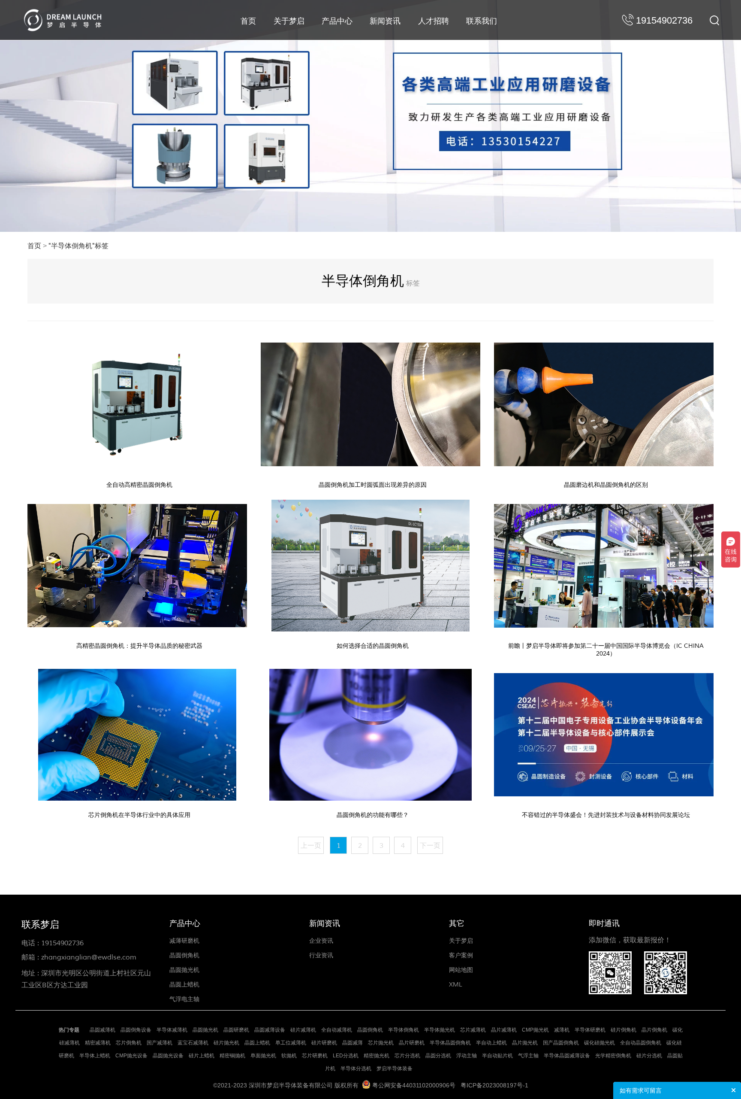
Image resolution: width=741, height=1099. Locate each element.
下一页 (430, 845)
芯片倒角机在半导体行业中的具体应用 (139, 815)
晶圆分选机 (438, 1056)
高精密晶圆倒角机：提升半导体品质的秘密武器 (139, 646)
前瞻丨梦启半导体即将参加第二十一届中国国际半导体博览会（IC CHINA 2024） (606, 649)
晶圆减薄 (352, 1043)
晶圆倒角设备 (135, 1030)
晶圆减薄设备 (269, 1030)
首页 (248, 21)
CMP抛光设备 (131, 1056)
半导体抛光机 (439, 1030)
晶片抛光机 (525, 1043)
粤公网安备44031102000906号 (413, 1085)
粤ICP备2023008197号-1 (494, 1085)
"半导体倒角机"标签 (78, 246)
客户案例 (461, 955)
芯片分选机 (407, 1056)
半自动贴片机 (497, 1056)
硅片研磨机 (324, 1043)
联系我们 (481, 21)
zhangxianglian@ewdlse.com (88, 957)
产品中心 (337, 21)
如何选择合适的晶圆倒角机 (373, 646)
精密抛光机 (376, 1056)
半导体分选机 (355, 1069)
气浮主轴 (528, 1056)
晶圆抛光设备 (168, 1056)
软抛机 (289, 1056)
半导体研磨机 (590, 1030)
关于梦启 (289, 21)
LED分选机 (345, 1056)
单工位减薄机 (290, 1043)
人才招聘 (433, 21)
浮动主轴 (466, 1056)
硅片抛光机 (226, 1043)
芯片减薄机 (473, 1030)
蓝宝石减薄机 (193, 1043)
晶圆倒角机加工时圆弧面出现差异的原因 (373, 485)
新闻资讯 (385, 21)
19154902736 (62, 943)
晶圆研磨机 (236, 1030)
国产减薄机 (159, 1043)
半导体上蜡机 (94, 1056)
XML (455, 984)
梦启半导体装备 (395, 1069)
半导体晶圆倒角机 (450, 1043)
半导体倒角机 (403, 1030)
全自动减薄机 (336, 1030)
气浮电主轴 (184, 999)
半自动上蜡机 (491, 1043)
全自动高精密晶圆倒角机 (139, 485)
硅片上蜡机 (201, 1056)
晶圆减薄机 (102, 1030)
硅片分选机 (649, 1056)
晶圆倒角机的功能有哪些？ (373, 815)
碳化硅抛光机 (599, 1043)
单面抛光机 (263, 1056)
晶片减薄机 (504, 1030)
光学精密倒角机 (613, 1056)
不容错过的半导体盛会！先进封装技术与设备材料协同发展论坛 (606, 815)
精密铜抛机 (232, 1056)
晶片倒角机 (654, 1030)
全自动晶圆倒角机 (640, 1043)
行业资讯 (321, 955)
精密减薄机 (98, 1043)
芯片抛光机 (381, 1043)
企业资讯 (321, 940)
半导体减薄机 (172, 1030)
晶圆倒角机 (184, 955)
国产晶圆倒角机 (561, 1043)
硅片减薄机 (303, 1030)
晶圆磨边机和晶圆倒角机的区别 (606, 485)
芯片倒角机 (129, 1043)
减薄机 (561, 1030)
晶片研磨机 (412, 1043)
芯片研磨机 (315, 1056)
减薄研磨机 (184, 940)
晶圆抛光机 (184, 970)
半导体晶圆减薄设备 (567, 1056)
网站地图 (461, 970)
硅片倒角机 (623, 1030)
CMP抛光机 (535, 1030)
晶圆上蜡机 (184, 984)
